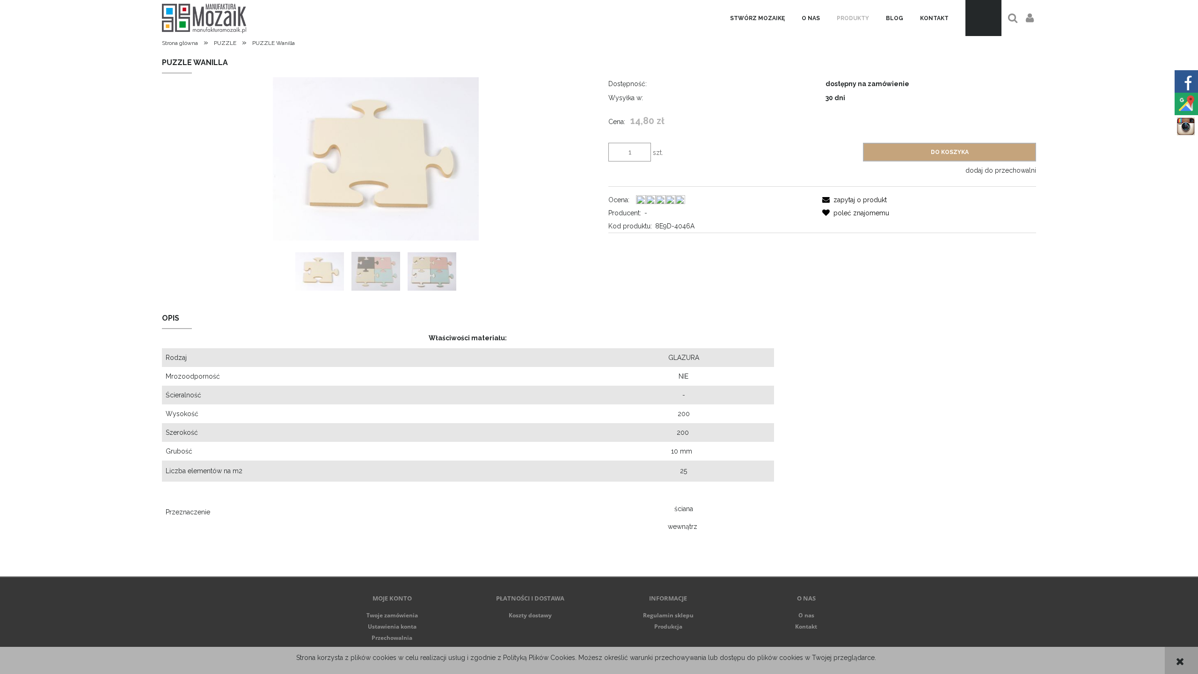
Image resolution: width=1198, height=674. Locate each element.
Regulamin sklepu (668, 615)
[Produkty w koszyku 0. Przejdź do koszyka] (983, 18)
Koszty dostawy (530, 615)
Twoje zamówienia (392, 615)
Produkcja (668, 626)
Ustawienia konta (392, 626)
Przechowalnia (392, 638)
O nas (806, 615)
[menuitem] (757, 18)
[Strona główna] (204, 18)
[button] (854, 200)
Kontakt (806, 626)
